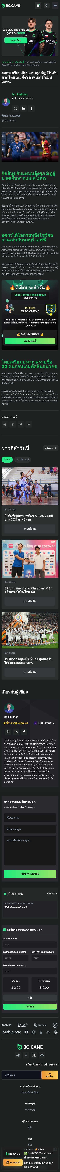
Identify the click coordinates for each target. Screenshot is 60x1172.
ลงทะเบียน (16, 40)
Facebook (31, 108)
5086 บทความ (46, 722)
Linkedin (23, 108)
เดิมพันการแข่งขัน (30, 929)
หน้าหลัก (6, 62)
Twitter (15, 108)
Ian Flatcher (20, 94)
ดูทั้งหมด (49, 448)
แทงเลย (30, 1006)
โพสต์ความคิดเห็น (30, 873)
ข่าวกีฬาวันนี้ (18, 62)
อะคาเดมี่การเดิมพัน (30, 1092)
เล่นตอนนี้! (15, 1162)
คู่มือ (30, 1127)
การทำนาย (30, 1109)
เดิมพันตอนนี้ (30, 341)
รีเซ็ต (30, 997)
